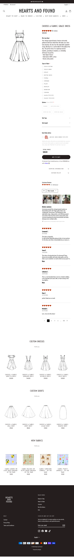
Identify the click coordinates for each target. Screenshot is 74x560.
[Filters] (44, 191)
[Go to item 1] (47, 199)
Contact (5, 520)
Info (64, 16)
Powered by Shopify (37, 549)
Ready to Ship (12, 16)
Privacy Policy (7, 522)
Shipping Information (56, 168)
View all (37, 346)
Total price (47, 149)
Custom (39, 16)
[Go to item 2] (57, 199)
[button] (47, 31)
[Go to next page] (67, 320)
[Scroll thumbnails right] (68, 199)
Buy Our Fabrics (52, 16)
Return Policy (56, 173)
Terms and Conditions (9, 525)
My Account (12, 4)
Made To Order (27, 16)
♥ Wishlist (6, 4)
